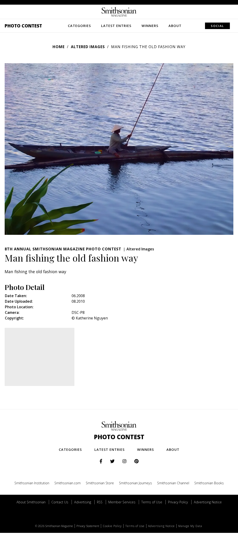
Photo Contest (23, 26)
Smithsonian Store (100, 483)
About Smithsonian (31, 502)
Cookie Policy (112, 526)
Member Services (122, 502)
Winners (150, 25)
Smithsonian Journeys (135, 483)
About (175, 25)
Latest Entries (116, 25)
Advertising (82, 502)
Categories (79, 25)
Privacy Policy (178, 502)
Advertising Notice (208, 502)
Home (59, 46)
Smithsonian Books (209, 483)
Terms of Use (151, 502)
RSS (99, 502)
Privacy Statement (87, 526)
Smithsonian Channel (173, 483)
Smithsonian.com (67, 483)
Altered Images (88, 46)
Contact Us (59, 502)
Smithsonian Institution (31, 483)
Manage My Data (190, 526)
